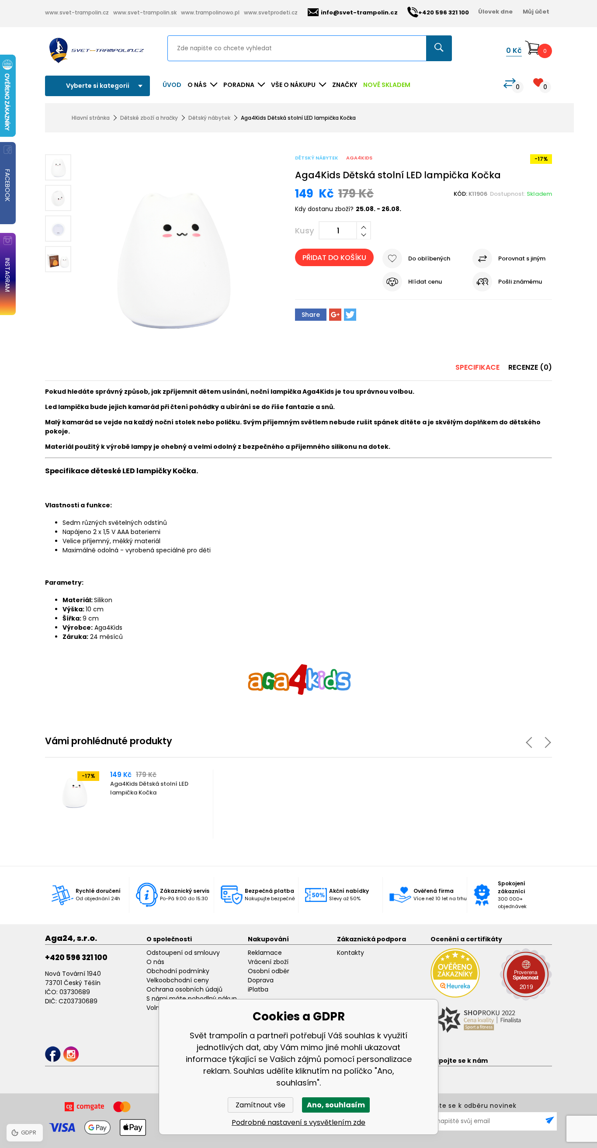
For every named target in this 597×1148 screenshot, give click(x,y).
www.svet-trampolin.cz (77, 12)
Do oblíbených (429, 258)
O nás (155, 961)
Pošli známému (520, 281)
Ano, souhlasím (336, 1105)
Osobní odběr (268, 971)
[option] (129, 804)
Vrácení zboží (268, 961)
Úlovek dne (495, 11)
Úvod (172, 84)
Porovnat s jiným (521, 258)
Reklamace (265, 952)
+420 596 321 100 (76, 957)
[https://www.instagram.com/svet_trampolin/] (71, 1054)
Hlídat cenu (425, 281)
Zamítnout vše (260, 1105)
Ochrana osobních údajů (184, 989)
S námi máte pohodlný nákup (191, 998)
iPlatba (258, 989)
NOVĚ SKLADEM (386, 84)
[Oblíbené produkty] (538, 82)
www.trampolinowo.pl (210, 12)
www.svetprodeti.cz (271, 12)
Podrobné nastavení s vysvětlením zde (298, 1122)
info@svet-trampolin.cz (359, 12)
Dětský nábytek (209, 117)
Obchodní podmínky (177, 971)
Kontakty (350, 952)
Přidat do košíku (334, 258)
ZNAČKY (344, 84)
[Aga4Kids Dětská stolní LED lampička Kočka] (174, 254)
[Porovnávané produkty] (509, 83)
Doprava (261, 980)
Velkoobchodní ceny (177, 980)
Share (311, 314)
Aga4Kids (359, 157)
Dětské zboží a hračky (149, 117)
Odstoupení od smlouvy (183, 952)
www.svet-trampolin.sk (145, 12)
